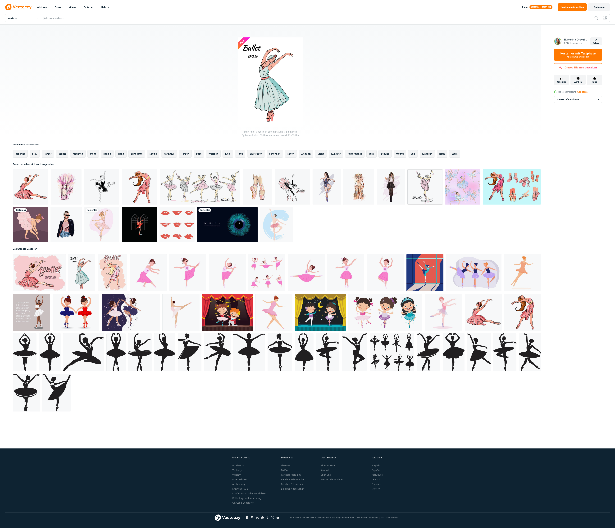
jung (240, 153)
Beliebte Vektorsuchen (293, 479)
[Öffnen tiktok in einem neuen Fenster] (267, 517)
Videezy (236, 474)
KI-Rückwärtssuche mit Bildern (249, 493)
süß (413, 153)
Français (376, 484)
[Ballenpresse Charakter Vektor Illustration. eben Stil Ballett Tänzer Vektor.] (443, 312)
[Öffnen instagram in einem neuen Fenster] (252, 517)
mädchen (78, 153)
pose (198, 153)
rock (442, 153)
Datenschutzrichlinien (367, 517)
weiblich (213, 153)
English (376, 465)
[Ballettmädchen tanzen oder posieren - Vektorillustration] (139, 224)
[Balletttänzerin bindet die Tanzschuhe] (30, 224)
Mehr (104, 7)
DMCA (284, 470)
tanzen (185, 153)
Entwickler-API (240, 488)
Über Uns (326, 474)
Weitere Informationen (568, 99)
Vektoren (42, 7)
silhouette (136, 153)
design (107, 153)
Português (377, 474)
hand (121, 153)
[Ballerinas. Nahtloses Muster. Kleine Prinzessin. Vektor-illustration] (462, 187)
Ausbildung (238, 484)
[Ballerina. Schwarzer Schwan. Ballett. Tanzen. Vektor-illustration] (101, 187)
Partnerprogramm (291, 474)
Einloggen (599, 7)
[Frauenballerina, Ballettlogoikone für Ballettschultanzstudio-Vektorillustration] (276, 224)
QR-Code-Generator (243, 502)
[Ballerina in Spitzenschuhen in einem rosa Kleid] (39, 272)
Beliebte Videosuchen (292, 488)
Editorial (88, 7)
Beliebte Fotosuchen (292, 484)
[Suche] (596, 18)
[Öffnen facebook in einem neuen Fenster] (247, 517)
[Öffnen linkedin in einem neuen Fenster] (257, 517)
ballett (62, 153)
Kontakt (325, 470)
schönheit (274, 153)
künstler (336, 153)
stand (321, 153)
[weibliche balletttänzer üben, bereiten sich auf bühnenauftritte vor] (473, 272)
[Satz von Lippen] (177, 224)
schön (290, 153)
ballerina (20, 153)
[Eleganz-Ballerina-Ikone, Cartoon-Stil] (522, 272)
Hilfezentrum (328, 465)
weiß (455, 153)
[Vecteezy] (18, 7)
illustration (256, 153)
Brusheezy (238, 465)
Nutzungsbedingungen (343, 517)
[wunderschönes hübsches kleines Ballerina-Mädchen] (101, 224)
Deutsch (376, 479)
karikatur (169, 153)
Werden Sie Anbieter (332, 479)
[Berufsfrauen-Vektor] (424, 272)
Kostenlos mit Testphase (578, 54)
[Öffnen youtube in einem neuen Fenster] (278, 517)
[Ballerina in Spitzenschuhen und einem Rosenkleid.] (30, 187)
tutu (371, 153)
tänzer (47, 153)
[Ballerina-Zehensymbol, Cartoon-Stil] (273, 312)
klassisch (427, 153)
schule (153, 153)
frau (34, 153)
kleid (228, 153)
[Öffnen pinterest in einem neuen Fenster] (262, 517)
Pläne (525, 7)
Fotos (58, 7)
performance (355, 153)
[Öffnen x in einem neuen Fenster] (272, 517)
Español (376, 470)
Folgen (596, 43)
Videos (72, 7)
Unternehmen (239, 479)
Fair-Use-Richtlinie (389, 517)
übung (400, 153)
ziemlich (306, 153)
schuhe (385, 153)
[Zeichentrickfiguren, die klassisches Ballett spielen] (227, 312)
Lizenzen (286, 465)
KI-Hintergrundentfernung (246, 498)
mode (93, 153)
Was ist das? (582, 91)
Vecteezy (237, 470)
